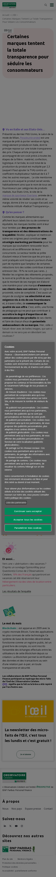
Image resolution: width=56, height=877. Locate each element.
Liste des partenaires (16, 502)
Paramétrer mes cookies (28, 527)
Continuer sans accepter (28, 511)
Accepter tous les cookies (28, 519)
